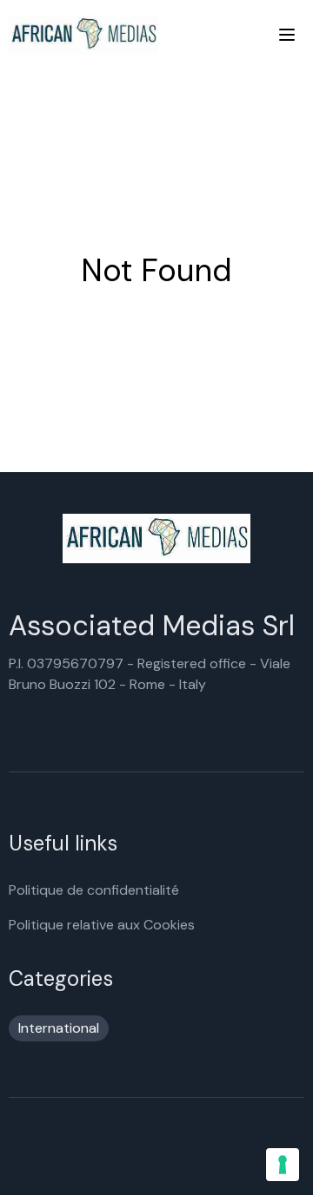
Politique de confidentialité (94, 890)
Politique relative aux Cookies (102, 925)
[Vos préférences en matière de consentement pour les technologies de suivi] (282, 1164)
